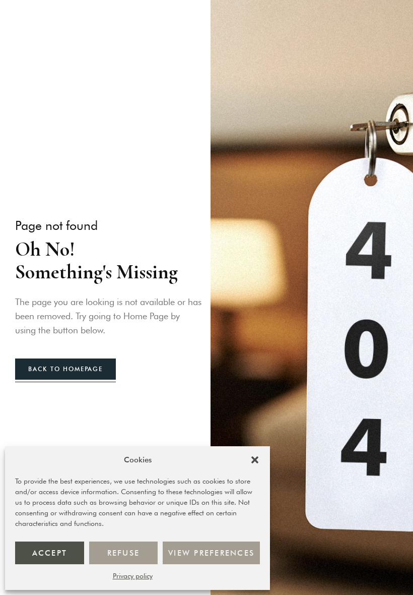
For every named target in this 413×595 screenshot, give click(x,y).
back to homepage (65, 369)
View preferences (211, 553)
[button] (255, 460)
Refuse (123, 553)
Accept (49, 553)
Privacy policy (133, 576)
